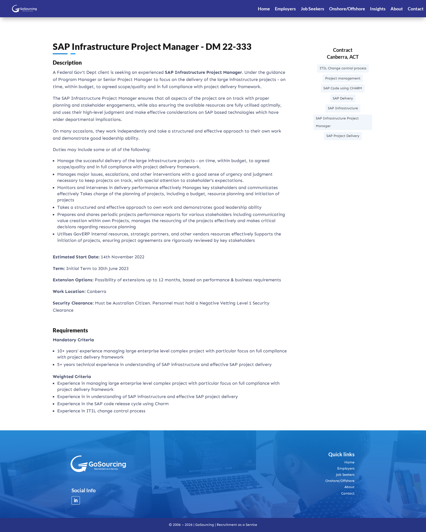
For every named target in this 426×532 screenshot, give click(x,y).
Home (264, 8)
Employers (285, 8)
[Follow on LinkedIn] (75, 500)
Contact (416, 8)
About (396, 8)
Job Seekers (312, 8)
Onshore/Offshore (347, 8)
